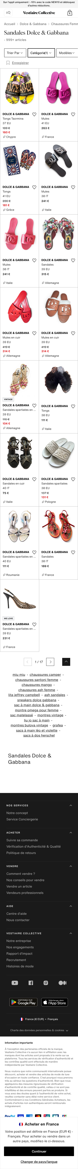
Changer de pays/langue (39, 1161)
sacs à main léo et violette (36, 730)
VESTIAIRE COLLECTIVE (24, 933)
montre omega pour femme (36, 710)
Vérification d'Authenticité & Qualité (33, 846)
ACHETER (13, 832)
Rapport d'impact (19, 953)
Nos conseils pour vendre (25, 880)
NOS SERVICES (17, 805)
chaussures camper (45, 674)
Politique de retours (21, 852)
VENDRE (12, 866)
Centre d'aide (16, 913)
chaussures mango (37, 684)
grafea (58, 725)
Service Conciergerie (22, 819)
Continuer (39, 1151)
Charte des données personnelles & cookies (37, 1030)
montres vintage (50, 715)
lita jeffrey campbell (24, 694)
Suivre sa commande (22, 840)
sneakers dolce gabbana (36, 700)
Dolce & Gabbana (33, 23)
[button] (70, 12)
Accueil (9, 23)
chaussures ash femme (36, 689)
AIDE (9, 906)
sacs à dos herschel (39, 735)
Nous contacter (18, 920)
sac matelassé (21, 715)
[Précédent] (28, 662)
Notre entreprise (18, 940)
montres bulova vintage (29, 725)
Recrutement (16, 959)
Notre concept (17, 812)
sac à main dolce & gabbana (36, 705)
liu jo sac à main (37, 720)
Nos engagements (20, 947)
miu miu (19, 674)
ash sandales (54, 694)
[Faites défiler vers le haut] (66, 662)
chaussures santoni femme (36, 679)
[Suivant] (50, 662)
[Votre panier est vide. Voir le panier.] (70, 12)
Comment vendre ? (20, 873)
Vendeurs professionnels (24, 892)
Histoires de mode (20, 966)
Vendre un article (19, 886)
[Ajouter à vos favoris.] (34, 114)
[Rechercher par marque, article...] (8, 12)
